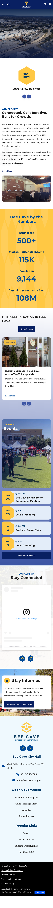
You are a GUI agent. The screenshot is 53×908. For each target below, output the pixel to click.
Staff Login (39, 892)
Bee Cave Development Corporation (18, 646)
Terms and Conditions (11, 879)
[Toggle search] (45, 4)
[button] (26, 497)
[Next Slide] (29, 96)
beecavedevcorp (41, 646)
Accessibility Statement (12, 870)
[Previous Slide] (24, 96)
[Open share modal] (8, 4)
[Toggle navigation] (3, 4)
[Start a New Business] (26, 78)
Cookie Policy (7, 883)
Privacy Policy (8, 874)
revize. (27, 889)
